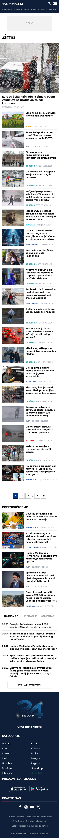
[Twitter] (38, 807)
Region (35, 763)
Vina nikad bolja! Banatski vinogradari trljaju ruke (41, 114)
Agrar (29, 127)
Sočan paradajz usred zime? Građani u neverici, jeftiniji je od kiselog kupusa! (40, 333)
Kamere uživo (21, 9)
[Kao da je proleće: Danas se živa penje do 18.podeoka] (13, 257)
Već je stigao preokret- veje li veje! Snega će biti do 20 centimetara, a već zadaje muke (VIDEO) (40, 195)
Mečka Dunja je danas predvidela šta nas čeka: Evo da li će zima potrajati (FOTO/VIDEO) (41, 215)
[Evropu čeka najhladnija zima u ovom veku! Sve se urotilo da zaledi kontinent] (29, 68)
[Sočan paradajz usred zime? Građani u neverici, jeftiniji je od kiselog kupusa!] (13, 335)
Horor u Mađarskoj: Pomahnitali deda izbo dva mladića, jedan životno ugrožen (41, 557)
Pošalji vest (18, 821)
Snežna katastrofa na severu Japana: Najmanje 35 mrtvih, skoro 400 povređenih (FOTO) (40, 411)
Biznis (34, 743)
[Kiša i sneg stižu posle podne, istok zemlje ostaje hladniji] (13, 355)
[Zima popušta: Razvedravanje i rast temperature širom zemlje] (13, 159)
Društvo (30, 166)
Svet (4, 107)
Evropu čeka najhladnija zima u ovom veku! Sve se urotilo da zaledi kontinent (28, 100)
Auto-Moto (31, 382)
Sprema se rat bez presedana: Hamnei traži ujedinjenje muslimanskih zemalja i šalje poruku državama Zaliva (41, 577)
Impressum (33, 816)
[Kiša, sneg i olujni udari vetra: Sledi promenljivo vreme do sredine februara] (13, 394)
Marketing (46, 816)
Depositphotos (39, 825)
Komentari (48, 616)
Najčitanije (29, 616)
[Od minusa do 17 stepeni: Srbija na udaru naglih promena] (13, 178)
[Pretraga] (49, 3)
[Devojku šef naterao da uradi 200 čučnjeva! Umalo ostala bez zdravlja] (13, 520)
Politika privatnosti (36, 821)
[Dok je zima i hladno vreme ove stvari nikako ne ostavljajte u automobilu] (13, 374)
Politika (34, 9)
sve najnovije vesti (29, 685)
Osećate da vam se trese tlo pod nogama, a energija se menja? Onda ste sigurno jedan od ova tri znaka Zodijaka (40, 235)
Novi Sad (36, 773)
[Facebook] (20, 807)
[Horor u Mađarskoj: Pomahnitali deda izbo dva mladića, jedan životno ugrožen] (13, 560)
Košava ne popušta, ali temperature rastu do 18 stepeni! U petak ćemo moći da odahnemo (39, 274)
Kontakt (21, 816)
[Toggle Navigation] (55, 3)
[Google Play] (39, 789)
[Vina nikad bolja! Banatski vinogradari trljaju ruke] (13, 120)
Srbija (34, 753)
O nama (11, 816)
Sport (44, 9)
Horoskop (31, 245)
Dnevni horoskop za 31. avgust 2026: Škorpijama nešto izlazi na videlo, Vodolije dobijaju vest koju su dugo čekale (41, 596)
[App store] (18, 789)
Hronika (7, 763)
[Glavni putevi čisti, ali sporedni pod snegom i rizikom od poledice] (13, 433)
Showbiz (53, 9)
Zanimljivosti (33, 480)
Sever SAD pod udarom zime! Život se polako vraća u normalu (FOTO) (39, 135)
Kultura (35, 748)
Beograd (30, 225)
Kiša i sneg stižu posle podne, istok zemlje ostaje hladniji (41, 351)
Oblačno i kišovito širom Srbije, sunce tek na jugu (40, 310)
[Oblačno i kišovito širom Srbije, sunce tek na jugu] (13, 316)
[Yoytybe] (32, 807)
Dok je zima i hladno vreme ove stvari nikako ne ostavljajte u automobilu (40, 372)
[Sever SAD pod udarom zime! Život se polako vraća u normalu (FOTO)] (13, 139)
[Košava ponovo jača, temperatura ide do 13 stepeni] (13, 453)
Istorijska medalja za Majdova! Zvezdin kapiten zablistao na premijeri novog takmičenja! (41, 538)
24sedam (17, 833)
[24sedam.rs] (12, 4)
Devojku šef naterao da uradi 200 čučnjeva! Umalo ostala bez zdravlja (41, 516)
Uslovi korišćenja (20, 825)
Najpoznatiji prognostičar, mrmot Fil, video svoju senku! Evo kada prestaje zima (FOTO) (41, 470)
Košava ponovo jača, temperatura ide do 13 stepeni (38, 449)
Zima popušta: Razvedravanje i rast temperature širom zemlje (41, 155)
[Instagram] (26, 807)
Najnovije (7, 9)
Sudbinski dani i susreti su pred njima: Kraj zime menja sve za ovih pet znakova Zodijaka (41, 293)
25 (37, 495)
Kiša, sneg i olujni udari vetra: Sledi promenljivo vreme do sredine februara (41, 390)
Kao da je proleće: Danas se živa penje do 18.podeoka (40, 253)
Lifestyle (7, 773)
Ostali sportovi (33, 547)
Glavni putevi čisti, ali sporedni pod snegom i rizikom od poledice (39, 429)
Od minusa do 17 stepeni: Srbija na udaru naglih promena (40, 174)
